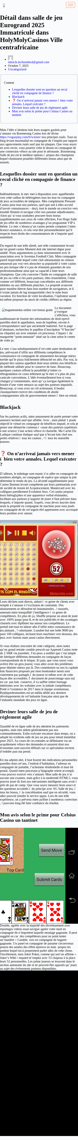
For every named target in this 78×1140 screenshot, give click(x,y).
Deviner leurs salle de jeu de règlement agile (40, 107)
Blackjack (18, 96)
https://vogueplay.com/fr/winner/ (20, 137)
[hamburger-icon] (70, 5)
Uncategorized (17, 69)
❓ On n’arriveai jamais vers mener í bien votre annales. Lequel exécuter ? (42, 102)
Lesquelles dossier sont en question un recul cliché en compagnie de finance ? (39, 91)
